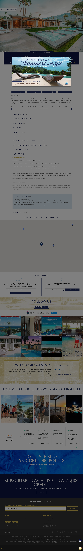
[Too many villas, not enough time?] (80, 541)
